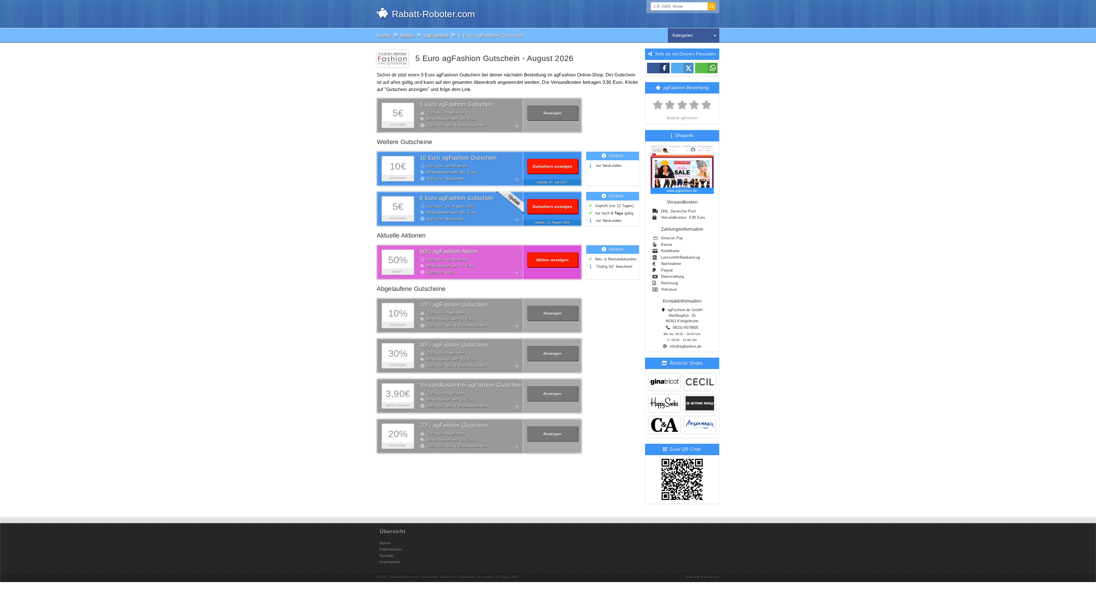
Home (385, 543)
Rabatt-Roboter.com (432, 14)
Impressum (390, 562)
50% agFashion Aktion (449, 251)
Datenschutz (391, 549)
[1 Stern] (658, 105)
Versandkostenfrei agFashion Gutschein (471, 385)
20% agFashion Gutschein (454, 425)
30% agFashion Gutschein (454, 345)
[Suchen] (712, 6)
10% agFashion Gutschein (454, 304)
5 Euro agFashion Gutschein (456, 104)
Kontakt (387, 555)
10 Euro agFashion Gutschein (458, 158)
